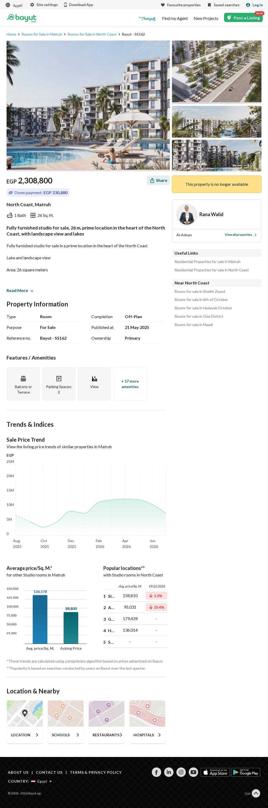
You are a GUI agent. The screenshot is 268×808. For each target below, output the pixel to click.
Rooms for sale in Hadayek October (203, 308)
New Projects (206, 18)
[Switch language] (14, 5)
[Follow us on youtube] (193, 775)
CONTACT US (49, 772)
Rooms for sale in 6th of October (201, 300)
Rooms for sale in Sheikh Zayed (200, 291)
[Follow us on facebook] (156, 775)
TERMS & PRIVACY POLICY (95, 772)
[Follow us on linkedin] (169, 775)
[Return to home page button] (21, 18)
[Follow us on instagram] (181, 775)
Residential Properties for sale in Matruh (208, 262)
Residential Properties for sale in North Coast (212, 270)
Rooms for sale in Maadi (194, 325)
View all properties (238, 235)
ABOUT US (18, 772)
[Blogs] (147, 18)
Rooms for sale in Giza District (199, 316)
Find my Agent (175, 18)
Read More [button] (17, 290)
